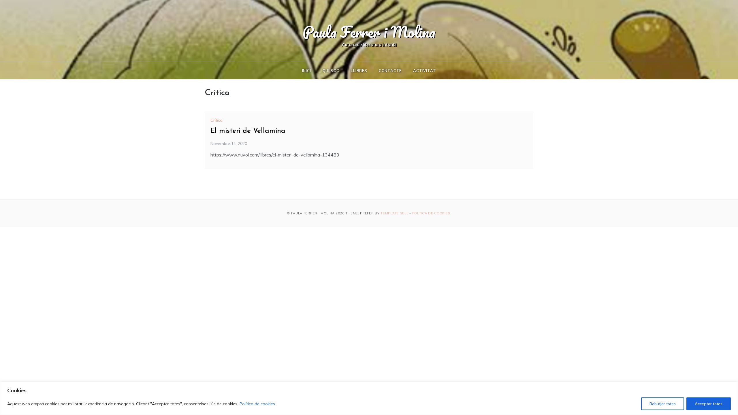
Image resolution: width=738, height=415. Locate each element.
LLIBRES (359, 70)
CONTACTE (390, 70)
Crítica (216, 120)
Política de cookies (257, 403)
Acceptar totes (708, 403)
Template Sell (394, 213)
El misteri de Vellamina (247, 131)
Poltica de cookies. (431, 213)
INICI (306, 70)
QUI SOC (331, 70)
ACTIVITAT (424, 70)
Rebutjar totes (662, 403)
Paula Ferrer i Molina (369, 32)
